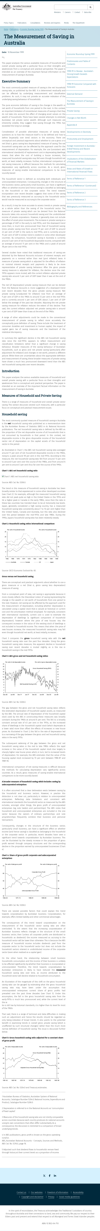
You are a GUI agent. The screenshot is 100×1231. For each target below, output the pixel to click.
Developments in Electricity (79, 132)
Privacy (51, 1197)
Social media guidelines (69, 1197)
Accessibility (78, 1192)
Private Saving (73, 111)
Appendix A (72, 125)
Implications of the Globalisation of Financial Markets (81, 160)
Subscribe (87, 12)
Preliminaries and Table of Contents (78, 62)
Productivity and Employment (80, 139)
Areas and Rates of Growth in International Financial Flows (80, 170)
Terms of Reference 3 (76, 200)
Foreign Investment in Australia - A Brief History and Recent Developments (81, 149)
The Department (78, 23)
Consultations (35, 23)
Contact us (21, 1192)
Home (6, 29)
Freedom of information (57, 1192)
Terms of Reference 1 (76, 179)
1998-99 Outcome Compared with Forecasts (81, 85)
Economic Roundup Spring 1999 (32, 29)
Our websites (37, 1192)
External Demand (74, 94)
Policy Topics (9, 23)
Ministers (57, 12)
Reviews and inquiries (52, 23)
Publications (22, 23)
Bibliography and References (79, 207)
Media (66, 23)
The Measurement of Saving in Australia (80, 102)
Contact (77, 12)
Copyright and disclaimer (32, 1197)
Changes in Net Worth (76, 118)
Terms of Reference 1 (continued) (81, 186)
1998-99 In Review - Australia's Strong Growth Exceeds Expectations (80, 74)
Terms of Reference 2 (76, 193)
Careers (68, 12)
